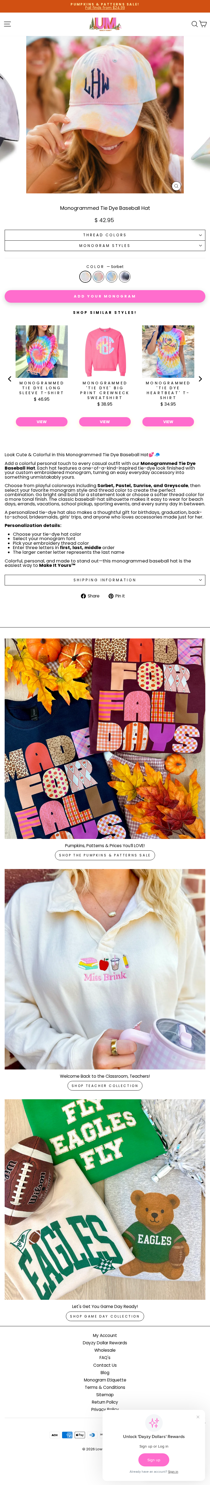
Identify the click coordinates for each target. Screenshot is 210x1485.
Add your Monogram (105, 296)
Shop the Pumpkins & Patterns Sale (105, 855)
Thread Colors (105, 235)
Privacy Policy (105, 1409)
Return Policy (105, 1402)
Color (105, 267)
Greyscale (124, 276)
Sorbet (85, 276)
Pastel (98, 276)
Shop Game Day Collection (105, 1316)
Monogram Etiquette (105, 1380)
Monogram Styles (105, 245)
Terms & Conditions (105, 1387)
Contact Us (105, 1365)
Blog (105, 1372)
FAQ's (105, 1357)
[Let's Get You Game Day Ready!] (105, 1199)
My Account (105, 1335)
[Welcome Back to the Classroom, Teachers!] (105, 969)
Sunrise (111, 276)
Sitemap (105, 1395)
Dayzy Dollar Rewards (105, 1343)
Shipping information (105, 580)
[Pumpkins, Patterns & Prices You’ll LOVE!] (105, 738)
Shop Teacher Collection (105, 1085)
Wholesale (105, 1350)
